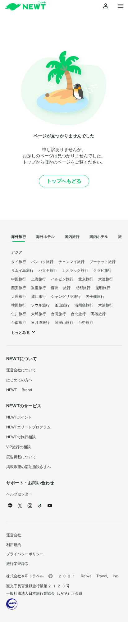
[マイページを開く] (105, 6)
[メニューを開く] (120, 6)
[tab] (18, 237)
